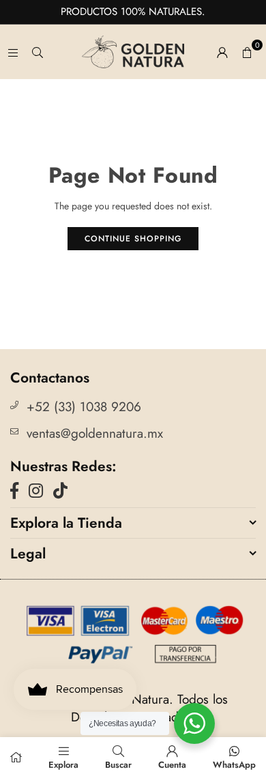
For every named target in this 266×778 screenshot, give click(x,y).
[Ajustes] (222, 52)
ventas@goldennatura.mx (95, 433)
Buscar (118, 764)
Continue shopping (133, 239)
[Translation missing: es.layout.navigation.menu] (13, 52)
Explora (63, 764)
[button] (247, 52)
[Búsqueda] (37, 52)
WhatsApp (234, 764)
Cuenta (172, 764)
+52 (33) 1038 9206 (84, 407)
